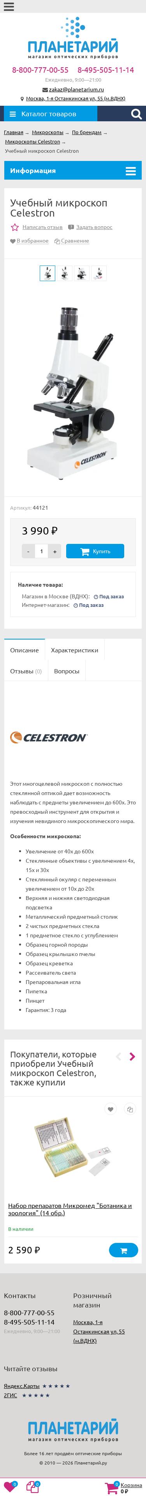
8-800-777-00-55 (40, 69)
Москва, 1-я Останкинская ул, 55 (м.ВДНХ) (75, 98)
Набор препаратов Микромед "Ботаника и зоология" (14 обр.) (70, 1208)
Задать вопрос (91, 226)
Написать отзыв (43, 226)
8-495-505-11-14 (105, 69)
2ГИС (10, 1394)
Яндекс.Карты (22, 1385)
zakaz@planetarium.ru (76, 89)
